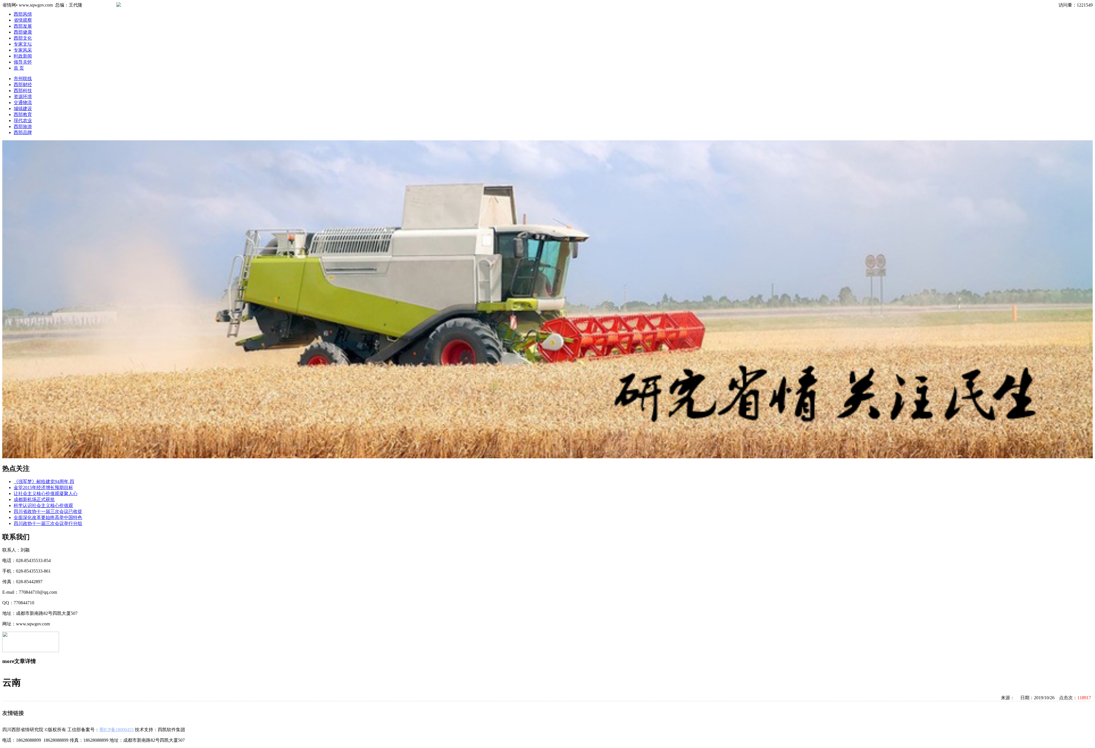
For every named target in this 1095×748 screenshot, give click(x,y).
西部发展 (23, 26)
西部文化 (23, 38)
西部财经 (23, 84)
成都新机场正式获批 (34, 499)
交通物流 (23, 102)
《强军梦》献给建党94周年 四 (44, 481)
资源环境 (23, 96)
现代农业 (23, 120)
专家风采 (23, 50)
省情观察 (23, 20)
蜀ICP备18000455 (116, 729)
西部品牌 (23, 132)
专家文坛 (23, 44)
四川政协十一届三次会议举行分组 (48, 523)
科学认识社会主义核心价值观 (43, 505)
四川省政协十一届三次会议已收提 (48, 511)
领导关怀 (23, 62)
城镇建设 (23, 108)
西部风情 (23, 14)
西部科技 (23, 90)
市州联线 (23, 78)
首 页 (19, 68)
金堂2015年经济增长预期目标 (43, 487)
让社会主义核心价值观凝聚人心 (46, 493)
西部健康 (23, 32)
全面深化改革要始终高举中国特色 (48, 517)
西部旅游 (23, 126)
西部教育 (23, 114)
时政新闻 (23, 56)
